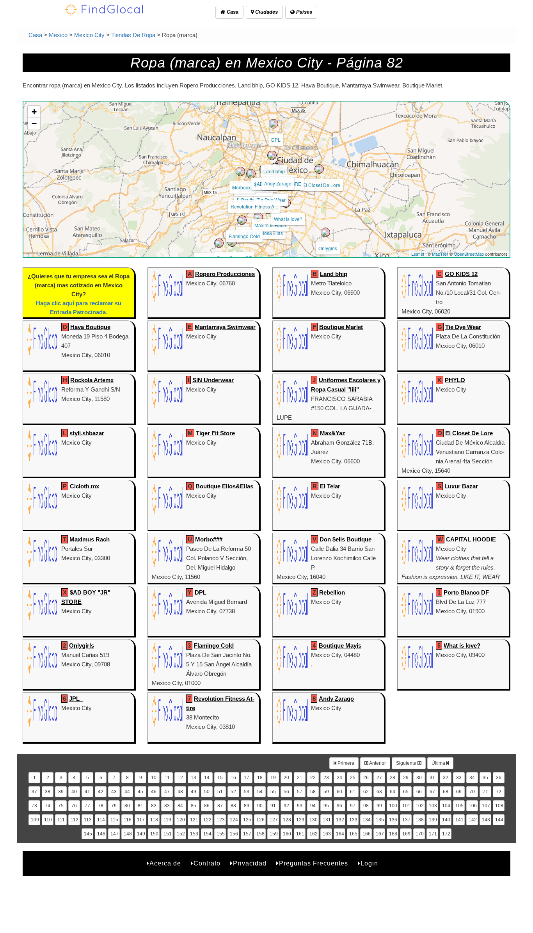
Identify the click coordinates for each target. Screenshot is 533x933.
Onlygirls (327, 248)
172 (446, 834)
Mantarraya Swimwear (225, 327)
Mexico (58, 35)
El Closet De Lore (321, 185)
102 (420, 805)
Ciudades (266, 12)
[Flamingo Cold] (242, 220)
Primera (345, 763)
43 (114, 791)
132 (340, 820)
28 (392, 777)
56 (286, 791)
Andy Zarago (277, 183)
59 (326, 791)
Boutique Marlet (341, 327)
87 (220, 805)
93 (299, 805)
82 (153, 805)
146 (101, 834)
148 (128, 834)
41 (87, 791)
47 (167, 791)
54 (260, 791)
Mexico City (89, 35)
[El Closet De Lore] (319, 169)
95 (326, 805)
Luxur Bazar (461, 486)
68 (445, 791)
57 (299, 791)
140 (446, 820)
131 (327, 820)
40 (74, 791)
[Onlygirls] (325, 232)
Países (303, 12)
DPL (276, 139)
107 (486, 805)
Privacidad (249, 863)
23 (326, 777)
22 (313, 777)
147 (114, 834)
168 (393, 834)
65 (406, 791)
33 (459, 777)
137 (406, 820)
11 (167, 777)
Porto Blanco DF (466, 592)
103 (433, 805)
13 (193, 777)
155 (221, 834)
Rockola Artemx (92, 380)
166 (366, 834)
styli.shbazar (86, 433)
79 (114, 805)
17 (246, 777)
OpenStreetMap (469, 254)
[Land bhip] (272, 155)
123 (221, 820)
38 (47, 791)
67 (432, 791)
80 (127, 805)
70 (472, 791)
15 (220, 777)
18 (260, 777)
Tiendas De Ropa (133, 35)
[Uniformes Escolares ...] (219, 243)
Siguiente (407, 763)
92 (286, 805)
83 (167, 805)
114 (101, 820)
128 (287, 820)
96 (339, 805)
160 (287, 834)
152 (181, 834)
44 (127, 791)
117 (141, 820)
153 (194, 834)
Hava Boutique (90, 327)
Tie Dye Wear (271, 199)
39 (61, 791)
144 (499, 820)
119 (167, 820)
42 (100, 791)
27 (379, 777)
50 (207, 791)
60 (339, 791)
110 (48, 820)
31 (432, 777)
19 (273, 777)
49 (193, 791)
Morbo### (208, 539)
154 (207, 834)
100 (393, 805)
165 (353, 834)
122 (207, 820)
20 (286, 777)
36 (498, 777)
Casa (231, 12)
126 (260, 820)
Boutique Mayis (340, 645)
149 (141, 834)
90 (260, 805)
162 (313, 834)
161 (300, 834)
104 (446, 805)
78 (100, 805)
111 (61, 820)
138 (420, 820)
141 (459, 820)
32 (445, 777)
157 (247, 834)
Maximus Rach (270, 225)
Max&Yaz (332, 433)
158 (260, 834)
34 (472, 777)
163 (327, 834)
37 (34, 791)
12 (180, 777)
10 (153, 777)
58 (313, 791)
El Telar (330, 486)
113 (88, 820)
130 (313, 820)
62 (366, 791)
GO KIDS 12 (461, 274)
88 (233, 805)
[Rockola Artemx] (251, 173)
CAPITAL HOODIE (471, 539)
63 (379, 791)
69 (459, 791)
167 (380, 834)
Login (369, 863)
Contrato (207, 863)
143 (486, 820)
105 (459, 805)
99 (379, 805)
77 (87, 805)
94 (313, 805)
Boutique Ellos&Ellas (224, 486)
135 (380, 820)
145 (88, 834)
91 (273, 805)
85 (193, 805)
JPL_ (76, 698)
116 (127, 820)
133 (353, 820)
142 (473, 820)
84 (180, 805)
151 (167, 834)
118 (154, 820)
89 (246, 805)
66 (419, 791)
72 (498, 791)
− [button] (34, 123)
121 (194, 820)
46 (153, 791)
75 (61, 805)
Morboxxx (242, 187)
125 (247, 820)
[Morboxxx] (240, 171)
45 (140, 791)
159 (274, 834)
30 (419, 777)
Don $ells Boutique (345, 539)
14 (207, 777)
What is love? (288, 218)
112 (74, 820)
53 (246, 791)
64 (392, 791)
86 (207, 805)
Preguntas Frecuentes (313, 863)
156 (234, 834)
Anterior (377, 763)
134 (366, 820)
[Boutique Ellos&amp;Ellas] (258, 217)
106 (473, 805)
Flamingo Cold (244, 236)
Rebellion (332, 592)
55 (273, 791)
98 (366, 805)
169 (406, 834)
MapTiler (440, 254)
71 (485, 791)
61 (352, 791)
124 (234, 820)
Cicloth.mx (84, 486)
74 (47, 805)
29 (406, 777)
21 (299, 777)
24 (339, 777)
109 (35, 820)
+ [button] (34, 112)
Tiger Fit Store (215, 433)
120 (181, 820)
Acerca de (165, 863)
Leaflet (417, 254)
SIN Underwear (213, 380)
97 (352, 805)
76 (74, 805)
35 (485, 777)
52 (233, 791)
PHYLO (455, 380)
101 (406, 805)
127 (274, 820)
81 (140, 805)
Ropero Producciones (225, 274)
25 (352, 777)
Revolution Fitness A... (254, 206)
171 (433, 834)
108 (499, 805)
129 (300, 820)
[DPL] (273, 123)
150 (154, 834)
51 (220, 791)
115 (114, 820)
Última (439, 763)
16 (233, 777)
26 (366, 777)
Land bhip (274, 171)
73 (34, 805)
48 (180, 791)
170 (420, 834)
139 (433, 820)
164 (340, 834)
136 (393, 820)
